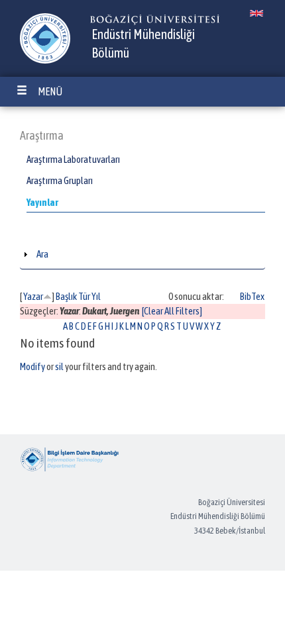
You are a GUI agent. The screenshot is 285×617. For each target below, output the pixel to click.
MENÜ (50, 91)
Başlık (66, 296)
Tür (84, 296)
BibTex (252, 296)
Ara (42, 254)
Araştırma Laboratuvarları (73, 159)
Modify (32, 366)
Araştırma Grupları (60, 180)
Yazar (33, 296)
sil (59, 366)
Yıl (96, 296)
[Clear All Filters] (172, 310)
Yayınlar (42, 202)
